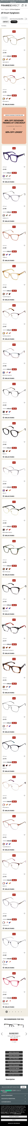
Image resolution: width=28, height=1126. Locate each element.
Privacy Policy (4, 1112)
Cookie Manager (17, 1113)
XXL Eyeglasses (14, 1071)
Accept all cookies (14, 1116)
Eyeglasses (7, 9)
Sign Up (23, 1087)
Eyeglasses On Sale (14, 1075)
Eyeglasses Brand (14, 1068)
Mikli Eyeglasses (14, 1059)
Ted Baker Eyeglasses (14, 1062)
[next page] (21, 1011)
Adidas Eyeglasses (14, 1055)
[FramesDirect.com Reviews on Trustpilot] (14, 1091)
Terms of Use (13, 1112)
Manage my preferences (14, 1123)
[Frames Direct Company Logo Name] (10, 5)
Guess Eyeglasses (14, 1065)
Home (2, 9)
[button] (26, 1033)
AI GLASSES (4, 18)
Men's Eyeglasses (14, 1052)
